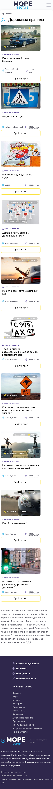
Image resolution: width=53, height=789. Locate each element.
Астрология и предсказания (27, 728)
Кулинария (18, 714)
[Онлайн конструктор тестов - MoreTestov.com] (23, 5)
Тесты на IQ (19, 710)
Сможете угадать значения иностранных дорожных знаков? (18, 410)
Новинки (21, 668)
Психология (19, 707)
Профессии (19, 721)
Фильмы (17, 693)
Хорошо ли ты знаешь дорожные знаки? (15, 234)
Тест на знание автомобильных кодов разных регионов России (20, 351)
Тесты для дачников (23, 725)
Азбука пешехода (12, 116)
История (17, 703)
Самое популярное (27, 663)
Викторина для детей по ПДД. (17, 176)
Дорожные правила (23, 717)
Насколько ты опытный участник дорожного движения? (16, 584)
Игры (15, 696)
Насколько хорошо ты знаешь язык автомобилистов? (20, 467)
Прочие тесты (20, 732)
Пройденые (23, 673)
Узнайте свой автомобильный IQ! (20, 292)
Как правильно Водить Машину (15, 60)
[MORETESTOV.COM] (15, 741)
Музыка (16, 700)
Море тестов (6, 14)
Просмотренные (26, 678)
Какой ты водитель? (14, 523)
